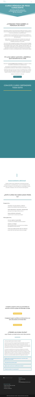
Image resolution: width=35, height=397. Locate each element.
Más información (17, 313)
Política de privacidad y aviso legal (9, 385)
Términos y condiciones (8, 388)
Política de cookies (7, 386)
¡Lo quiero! (17, 300)
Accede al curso (17, 76)
